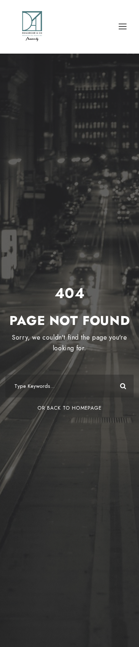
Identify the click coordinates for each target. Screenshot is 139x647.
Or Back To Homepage (69, 407)
